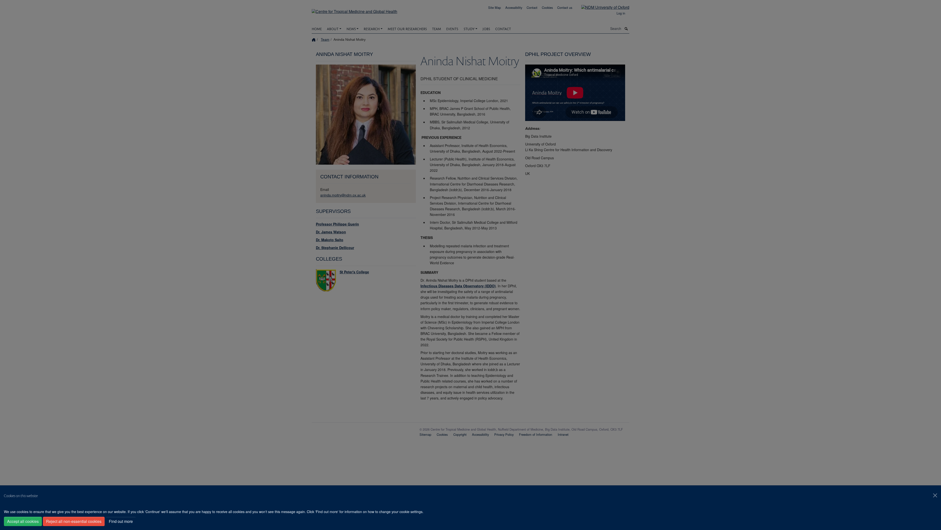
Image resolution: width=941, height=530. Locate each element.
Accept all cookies (23, 521)
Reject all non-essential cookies (73, 521)
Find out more (121, 521)
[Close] (935, 495)
